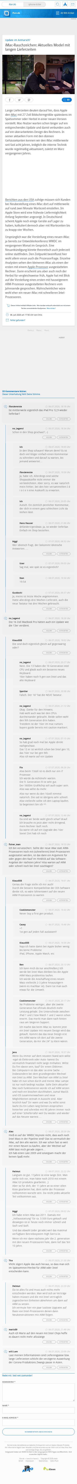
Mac (47, 330)
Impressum (30, 1461)
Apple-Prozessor (38, 267)
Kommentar (9, 1381)
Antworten (63, 419)
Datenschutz (43, 1461)
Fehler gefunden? (17, 320)
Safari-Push (54, 1461)
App (65, 4)
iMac (14, 114)
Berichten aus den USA (19, 199)
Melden (49, 419)
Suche (57, 4)
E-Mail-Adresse (10, 1417)
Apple (31, 330)
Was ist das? (51, 308)
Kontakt (72, 4)
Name (5, 1405)
